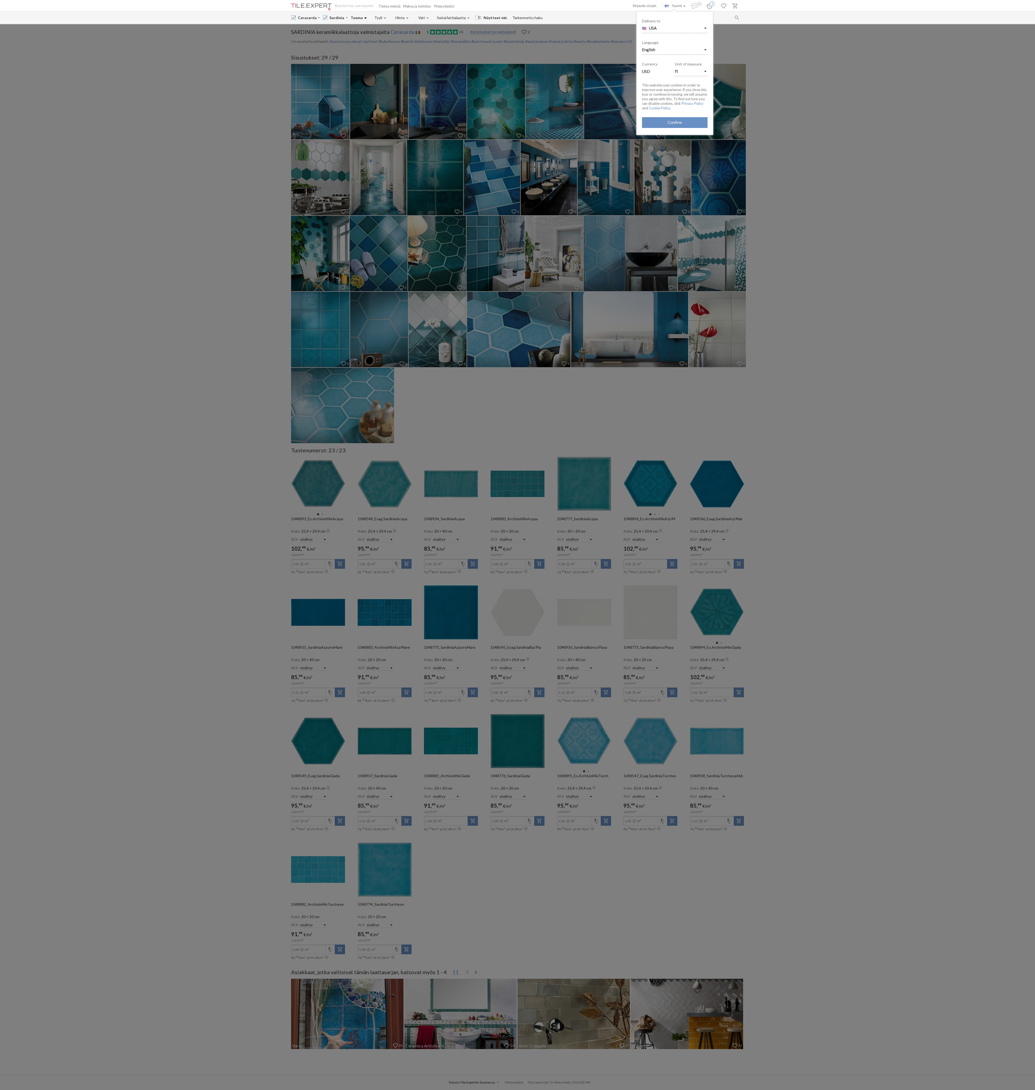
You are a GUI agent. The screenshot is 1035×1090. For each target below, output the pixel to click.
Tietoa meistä (390, 6)
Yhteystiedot (444, 6)
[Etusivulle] (311, 7)
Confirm (675, 122)
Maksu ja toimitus (417, 6)
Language (650, 42)
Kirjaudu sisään (644, 6)
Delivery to (651, 21)
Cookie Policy (659, 108)
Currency (650, 64)
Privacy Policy (692, 103)
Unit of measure (688, 64)
